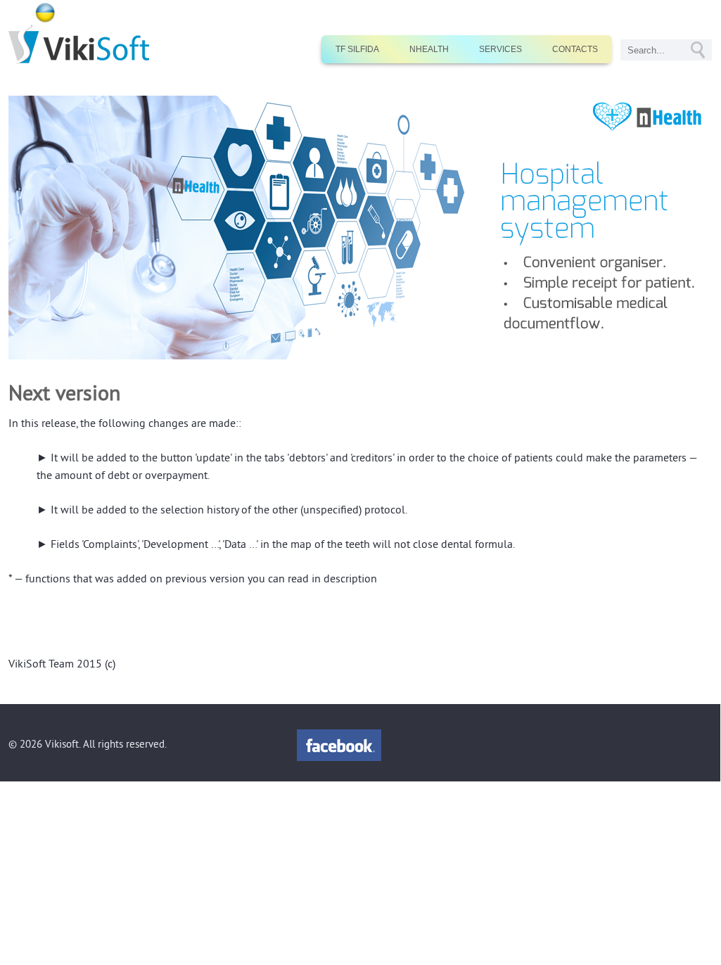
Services (500, 49)
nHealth (429, 49)
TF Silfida (357, 49)
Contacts (575, 49)
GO (698, 49)
